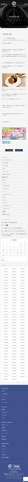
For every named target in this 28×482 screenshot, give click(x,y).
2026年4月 (14, 271)
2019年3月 (22, 351)
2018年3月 (22, 362)
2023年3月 (22, 305)
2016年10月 (14, 379)
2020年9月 (22, 334)
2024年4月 (14, 294)
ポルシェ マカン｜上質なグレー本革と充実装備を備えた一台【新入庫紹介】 (13, 234)
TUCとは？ (4, 417)
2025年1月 (14, 285)
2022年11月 (5, 311)
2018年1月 (14, 365)
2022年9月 (22, 311)
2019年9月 (22, 345)
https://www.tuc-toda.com (15, 475)
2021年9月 (22, 322)
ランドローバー (6, 208)
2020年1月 (14, 342)
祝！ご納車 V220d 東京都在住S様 (9, 222)
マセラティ (5, 203)
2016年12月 (22, 376)
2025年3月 (22, 282)
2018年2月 (6, 365)
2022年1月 (14, 319)
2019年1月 (14, 353)
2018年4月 (14, 362)
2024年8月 (6, 291)
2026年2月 (6, 274)
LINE (4, 4)
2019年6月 (22, 348)
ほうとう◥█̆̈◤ (4, 225)
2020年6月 (22, 336)
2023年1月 (14, 308)
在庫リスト (2, 4)
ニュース (3, 396)
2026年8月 (6, 268)
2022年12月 (22, 308)
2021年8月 (6, 325)
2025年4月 (14, 282)
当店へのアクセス (7, 174)
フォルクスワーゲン (7, 194)
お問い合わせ (4, 454)
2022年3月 (22, 316)
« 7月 (2, 260)
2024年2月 (6, 297)
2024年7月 (14, 291)
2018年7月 (14, 359)
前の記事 (9, 150)
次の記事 (18, 150)
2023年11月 (5, 300)
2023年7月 (14, 302)
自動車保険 (4, 436)
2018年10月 (14, 356)
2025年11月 (5, 277)
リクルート (4, 448)
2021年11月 (5, 322)
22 (21, 252)
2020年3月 (22, 339)
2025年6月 (22, 280)
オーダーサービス (5, 433)
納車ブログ (4, 399)
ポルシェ (5, 200)
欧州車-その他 (6, 214)
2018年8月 (6, 359)
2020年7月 (14, 336)
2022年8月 (6, 314)
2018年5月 (6, 362)
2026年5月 (6, 271)
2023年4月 (14, 305)
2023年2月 (6, 308)
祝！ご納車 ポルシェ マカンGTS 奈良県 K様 (11, 228)
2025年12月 (22, 274)
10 (3, 249)
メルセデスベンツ (7, 205)
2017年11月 (5, 368)
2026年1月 (14, 274)
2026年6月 (22, 268)
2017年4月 (14, 373)
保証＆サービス (4, 424)
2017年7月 (14, 370)
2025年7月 (14, 280)
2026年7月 (14, 268)
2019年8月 (6, 348)
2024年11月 (5, 288)
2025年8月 (6, 280)
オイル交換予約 (4, 393)
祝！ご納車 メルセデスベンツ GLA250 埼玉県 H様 (13, 231)
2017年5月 (6, 373)
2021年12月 (22, 319)
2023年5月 (6, 305)
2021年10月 (14, 322)
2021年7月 (14, 325)
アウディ (5, 183)
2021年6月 (22, 325)
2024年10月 (14, 288)
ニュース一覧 (4, 165)
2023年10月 (14, 300)
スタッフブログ (13, 19)
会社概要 (3, 446)
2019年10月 (14, 345)
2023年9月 (22, 300)
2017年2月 (6, 376)
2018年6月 (22, 359)
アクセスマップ (4, 412)
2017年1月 (14, 376)
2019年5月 (6, 351)
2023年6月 (22, 302)
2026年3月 (22, 271)
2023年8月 (6, 302)
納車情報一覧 (4, 177)
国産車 (4, 211)
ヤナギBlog (5, 162)
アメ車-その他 (6, 185)
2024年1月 (14, 297)
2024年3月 (22, 294)
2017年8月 (6, 370)
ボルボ (4, 197)
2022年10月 (14, 311)
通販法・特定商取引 (5, 457)
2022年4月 (14, 316)
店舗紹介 (3, 409)
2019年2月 (6, 353)
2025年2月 (6, 285)
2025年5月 (6, 282)
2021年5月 (6, 328)
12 (10, 249)
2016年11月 (5, 379)
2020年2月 (6, 342)
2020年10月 (14, 334)
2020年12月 (22, 331)
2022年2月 (6, 319)
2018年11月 (5, 356)
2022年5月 (6, 316)
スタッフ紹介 (4, 415)
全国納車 (3, 427)
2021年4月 (14, 328)
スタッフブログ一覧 (11, 38)
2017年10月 (14, 368)
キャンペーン (6, 171)
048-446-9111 (6, 4)
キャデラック (6, 188)
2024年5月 (6, 294)
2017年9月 (22, 368)
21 (17, 252)
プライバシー (4, 451)
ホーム (7, 19)
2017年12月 (22, 365)
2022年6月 (22, 314)
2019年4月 (14, 351)
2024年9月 (22, 288)
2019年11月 (5, 345)
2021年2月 (6, 331)
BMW (4, 180)
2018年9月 (22, 356)
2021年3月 (22, 328)
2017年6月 (22, 370)
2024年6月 (22, 291)
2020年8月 (6, 336)
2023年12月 (22, 297)
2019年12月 (22, 342)
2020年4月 (14, 339)
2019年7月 (14, 348)
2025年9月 (22, 277)
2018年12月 (22, 353)
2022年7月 (14, 314)
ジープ (4, 191)
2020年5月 (6, 339)
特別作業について (5, 430)
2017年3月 (22, 373)
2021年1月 (14, 331)
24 (3, 255)
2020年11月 (5, 334)
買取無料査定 (4, 439)
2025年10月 (14, 277)
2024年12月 (22, 285)
